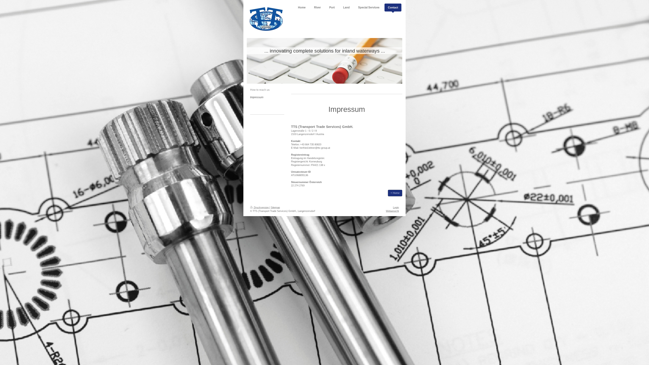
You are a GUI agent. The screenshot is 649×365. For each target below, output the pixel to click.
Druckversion (261, 207)
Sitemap (275, 207)
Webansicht (392, 211)
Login (396, 207)
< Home (395, 192)
